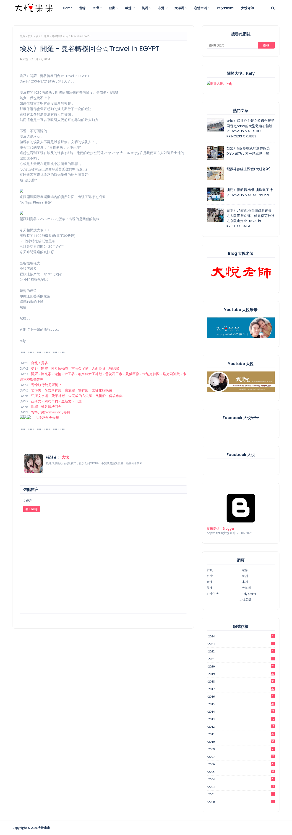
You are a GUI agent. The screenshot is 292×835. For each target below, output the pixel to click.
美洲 (210, 588)
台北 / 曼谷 (39, 363)
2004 (241, 779)
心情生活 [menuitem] (200, 8)
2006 (241, 764)
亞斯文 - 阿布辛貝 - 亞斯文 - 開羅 (56, 401)
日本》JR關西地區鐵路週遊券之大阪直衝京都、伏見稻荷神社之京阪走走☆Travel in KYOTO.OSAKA (250, 218)
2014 (241, 711)
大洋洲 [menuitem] (179, 8)
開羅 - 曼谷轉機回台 (46, 406)
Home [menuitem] (67, 8)
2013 (241, 719)
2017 (241, 689)
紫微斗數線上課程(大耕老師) (249, 169)
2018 (241, 681)
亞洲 (245, 576)
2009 (241, 749)
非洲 (30, 36)
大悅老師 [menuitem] (247, 8)
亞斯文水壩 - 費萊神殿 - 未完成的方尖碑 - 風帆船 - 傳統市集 (77, 395)
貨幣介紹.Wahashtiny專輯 (50, 412)
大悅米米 (44, 828)
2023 (241, 644)
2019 (241, 674)
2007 (241, 757)
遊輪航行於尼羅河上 (46, 384)
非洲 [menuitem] (161, 8)
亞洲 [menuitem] (112, 8)
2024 (241, 636)
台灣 (210, 576)
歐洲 (210, 582)
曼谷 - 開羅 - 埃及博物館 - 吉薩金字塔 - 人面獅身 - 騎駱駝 (75, 368)
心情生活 (213, 594)
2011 (241, 734)
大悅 (25, 59)
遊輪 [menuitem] (82, 8)
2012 (241, 726)
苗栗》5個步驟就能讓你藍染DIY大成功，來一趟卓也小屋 (248, 151)
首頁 (22, 36)
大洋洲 (246, 588)
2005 (241, 772)
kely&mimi (249, 594)
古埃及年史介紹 (47, 417)
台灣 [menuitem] (95, 8)
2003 (241, 787)
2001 (241, 794)
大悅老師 (245, 599)
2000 (241, 802)
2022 (241, 651)
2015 (241, 704)
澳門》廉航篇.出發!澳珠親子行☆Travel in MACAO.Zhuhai (250, 192)
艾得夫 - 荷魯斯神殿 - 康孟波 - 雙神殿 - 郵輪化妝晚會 (71, 390)
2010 (241, 742)
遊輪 (245, 570)
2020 (241, 666)
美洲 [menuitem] (145, 8)
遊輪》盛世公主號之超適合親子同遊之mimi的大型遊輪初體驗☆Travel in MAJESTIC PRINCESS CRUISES (250, 128)
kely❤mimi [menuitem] (225, 8)
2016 (241, 696)
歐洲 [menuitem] (128, 8)
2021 (241, 659)
